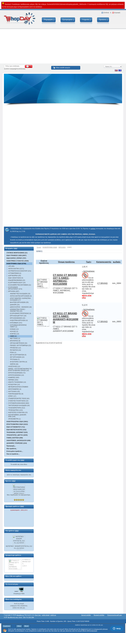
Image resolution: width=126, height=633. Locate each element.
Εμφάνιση (6, 626)
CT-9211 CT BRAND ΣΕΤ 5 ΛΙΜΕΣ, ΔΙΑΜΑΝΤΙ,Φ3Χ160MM (65, 317)
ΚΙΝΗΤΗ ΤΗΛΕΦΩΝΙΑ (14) (17, 382)
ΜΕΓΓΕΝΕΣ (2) (15, 338)
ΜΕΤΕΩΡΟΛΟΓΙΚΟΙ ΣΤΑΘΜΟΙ (18, 387)
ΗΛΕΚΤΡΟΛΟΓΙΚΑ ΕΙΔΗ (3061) (17, 421)
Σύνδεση (106, 13)
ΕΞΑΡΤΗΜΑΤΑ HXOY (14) (16, 282)
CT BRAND (102, 283)
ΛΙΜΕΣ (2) (13, 336)
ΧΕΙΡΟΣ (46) (14, 364)
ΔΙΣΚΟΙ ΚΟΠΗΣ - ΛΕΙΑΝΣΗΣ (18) (21, 307)
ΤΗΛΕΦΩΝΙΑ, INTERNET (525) (17, 432)
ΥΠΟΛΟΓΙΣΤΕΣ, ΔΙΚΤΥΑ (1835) (17, 435)
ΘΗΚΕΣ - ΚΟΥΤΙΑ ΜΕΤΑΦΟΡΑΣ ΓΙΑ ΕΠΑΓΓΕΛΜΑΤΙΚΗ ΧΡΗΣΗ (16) (20, 369)
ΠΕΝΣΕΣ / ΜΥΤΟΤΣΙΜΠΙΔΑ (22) (20, 345)
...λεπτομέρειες (88, 271)
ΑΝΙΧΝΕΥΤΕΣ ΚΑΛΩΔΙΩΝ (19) (20, 294)
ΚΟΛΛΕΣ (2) (14, 331)
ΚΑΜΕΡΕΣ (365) (13, 377)
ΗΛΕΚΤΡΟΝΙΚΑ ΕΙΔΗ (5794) (16, 263)
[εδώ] (15, 248)
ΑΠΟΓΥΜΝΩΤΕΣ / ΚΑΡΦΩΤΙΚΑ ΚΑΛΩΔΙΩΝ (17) (20, 299)
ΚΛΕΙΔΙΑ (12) (14, 329)
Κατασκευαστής (103, 262)
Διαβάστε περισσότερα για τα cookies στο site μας (89, 625)
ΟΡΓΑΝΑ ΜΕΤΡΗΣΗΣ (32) (18, 343)
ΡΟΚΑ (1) (13, 352)
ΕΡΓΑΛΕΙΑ (62, 247)
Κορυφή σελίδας (99, 615)
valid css (53, 615)
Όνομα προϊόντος (66, 262)
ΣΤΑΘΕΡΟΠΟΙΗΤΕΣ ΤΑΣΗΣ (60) (18, 398)
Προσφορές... (11, 446)
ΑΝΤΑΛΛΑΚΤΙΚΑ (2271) (16, 268)
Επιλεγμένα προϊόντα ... (15, 451)
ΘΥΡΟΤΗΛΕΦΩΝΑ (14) (16, 375)
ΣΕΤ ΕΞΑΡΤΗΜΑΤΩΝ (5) (18, 355)
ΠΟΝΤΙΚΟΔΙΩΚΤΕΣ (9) (15, 394)
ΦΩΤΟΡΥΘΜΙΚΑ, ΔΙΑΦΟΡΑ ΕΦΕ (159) (17, 415)
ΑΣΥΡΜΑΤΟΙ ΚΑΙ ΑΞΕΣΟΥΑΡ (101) (19, 271)
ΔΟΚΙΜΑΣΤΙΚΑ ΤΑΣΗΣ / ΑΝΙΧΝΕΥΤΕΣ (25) (17, 310)
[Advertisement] (63, 46)
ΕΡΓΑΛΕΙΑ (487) (13, 291)
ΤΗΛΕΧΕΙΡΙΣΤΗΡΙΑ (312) (16, 408)
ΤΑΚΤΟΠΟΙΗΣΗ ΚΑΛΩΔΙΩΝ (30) (19, 405)
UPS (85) (11, 266)
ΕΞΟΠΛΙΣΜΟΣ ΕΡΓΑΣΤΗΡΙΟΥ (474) (15, 288)
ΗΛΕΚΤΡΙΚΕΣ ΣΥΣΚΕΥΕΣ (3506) (18, 261)
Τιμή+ (88, 262)
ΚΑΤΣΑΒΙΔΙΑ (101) (16, 323)
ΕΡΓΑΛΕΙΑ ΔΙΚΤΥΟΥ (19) (18, 316)
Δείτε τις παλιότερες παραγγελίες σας (19, 475)
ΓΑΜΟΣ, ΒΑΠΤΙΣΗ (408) (15, 438)
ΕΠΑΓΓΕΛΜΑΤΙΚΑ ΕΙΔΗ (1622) (17, 424)
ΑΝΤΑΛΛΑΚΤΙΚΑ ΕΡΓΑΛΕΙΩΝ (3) (21, 296)
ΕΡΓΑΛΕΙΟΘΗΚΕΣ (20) (17, 318)
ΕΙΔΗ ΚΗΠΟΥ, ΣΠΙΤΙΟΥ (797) (16, 258)
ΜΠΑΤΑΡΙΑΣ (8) (15, 341)
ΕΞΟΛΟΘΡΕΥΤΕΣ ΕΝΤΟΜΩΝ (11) (19, 285)
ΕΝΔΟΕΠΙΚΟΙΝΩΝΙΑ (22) (16, 280)
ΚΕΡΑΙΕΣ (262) (13, 380)
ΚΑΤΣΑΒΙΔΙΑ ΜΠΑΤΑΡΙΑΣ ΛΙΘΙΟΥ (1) (18, 326)
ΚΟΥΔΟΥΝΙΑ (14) (14, 384)
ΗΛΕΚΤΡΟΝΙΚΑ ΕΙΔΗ (50, 247)
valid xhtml (45, 615)
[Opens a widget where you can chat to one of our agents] (117, 629)
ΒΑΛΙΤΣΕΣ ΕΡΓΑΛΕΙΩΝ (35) (19, 302)
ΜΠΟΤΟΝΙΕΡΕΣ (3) (14, 389)
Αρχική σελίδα (86, 615)
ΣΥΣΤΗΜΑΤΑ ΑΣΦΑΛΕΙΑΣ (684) (18, 403)
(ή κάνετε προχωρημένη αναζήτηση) (14, 69)
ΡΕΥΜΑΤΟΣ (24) (15, 350)
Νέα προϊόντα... (12, 448)
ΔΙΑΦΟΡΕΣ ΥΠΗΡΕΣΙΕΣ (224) (17, 443)
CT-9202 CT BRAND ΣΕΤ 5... (26, 562)
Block (26, 626)
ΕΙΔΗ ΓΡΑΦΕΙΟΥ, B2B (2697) (16, 255)
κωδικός (117, 262)
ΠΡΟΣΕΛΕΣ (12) (15, 348)
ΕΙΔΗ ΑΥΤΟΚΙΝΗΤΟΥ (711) (16, 427)
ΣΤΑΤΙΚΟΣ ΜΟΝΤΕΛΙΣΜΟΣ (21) (17, 253)
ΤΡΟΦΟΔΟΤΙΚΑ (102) (15, 410)
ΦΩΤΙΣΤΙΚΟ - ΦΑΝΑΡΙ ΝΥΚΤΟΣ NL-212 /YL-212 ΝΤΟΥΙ (19, 546)
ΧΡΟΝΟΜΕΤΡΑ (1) (14, 419)
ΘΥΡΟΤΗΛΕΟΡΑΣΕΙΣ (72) (16, 373)
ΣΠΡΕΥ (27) (12, 396)
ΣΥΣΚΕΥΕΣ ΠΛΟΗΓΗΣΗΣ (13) (18, 401)
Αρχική (39, 247)
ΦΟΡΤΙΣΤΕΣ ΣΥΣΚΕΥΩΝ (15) (18, 412)
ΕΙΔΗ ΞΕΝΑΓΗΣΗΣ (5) (15, 278)
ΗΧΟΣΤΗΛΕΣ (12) (14, 366)
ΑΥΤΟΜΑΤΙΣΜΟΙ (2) (14, 273)
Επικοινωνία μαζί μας (114, 615)
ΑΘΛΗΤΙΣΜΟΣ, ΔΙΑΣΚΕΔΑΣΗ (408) (19, 440)
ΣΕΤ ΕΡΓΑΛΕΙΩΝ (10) (17, 357)
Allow (19, 626)
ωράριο (93, 228)
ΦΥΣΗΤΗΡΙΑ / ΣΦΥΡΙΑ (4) (18, 362)
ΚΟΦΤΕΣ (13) (14, 334)
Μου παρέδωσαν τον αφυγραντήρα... (19, 495)
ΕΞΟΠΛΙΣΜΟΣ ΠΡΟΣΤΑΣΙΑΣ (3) (20, 313)
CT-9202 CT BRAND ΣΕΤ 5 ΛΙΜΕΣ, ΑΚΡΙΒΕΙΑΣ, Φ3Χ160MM (65, 279)
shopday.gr (20, 615)
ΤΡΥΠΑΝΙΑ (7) (15, 359)
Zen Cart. (38, 615)
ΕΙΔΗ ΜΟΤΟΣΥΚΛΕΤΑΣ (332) (16, 430)
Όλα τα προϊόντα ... (13, 454)
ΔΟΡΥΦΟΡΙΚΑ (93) (14, 275)
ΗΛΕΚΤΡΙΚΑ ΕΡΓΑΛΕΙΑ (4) (19, 320)
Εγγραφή (117, 13)
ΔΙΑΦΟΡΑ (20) (15, 305)
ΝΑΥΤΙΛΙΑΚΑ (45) (14, 391)
